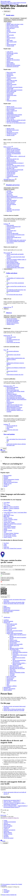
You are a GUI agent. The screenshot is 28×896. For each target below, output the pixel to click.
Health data (6, 317)
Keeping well (23, 18)
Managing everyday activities (16, 648)
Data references (10, 402)
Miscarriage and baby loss (13, 159)
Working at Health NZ (12, 425)
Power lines (15, 653)
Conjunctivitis (10, 58)
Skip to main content (5, 1)
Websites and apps (8, 834)
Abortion (9, 76)
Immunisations (7, 19)
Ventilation (12, 673)
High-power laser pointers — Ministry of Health (19, 663)
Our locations (10, 427)
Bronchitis (9, 55)
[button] (3, 812)
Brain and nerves (11, 28)
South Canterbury (11, 203)
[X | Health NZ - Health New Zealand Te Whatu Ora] (1, 882)
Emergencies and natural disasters (14, 87)
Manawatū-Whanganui (12, 196)
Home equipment (11, 63)
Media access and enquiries (13, 406)
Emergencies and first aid (12, 66)
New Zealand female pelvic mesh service (16, 240)
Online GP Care (7, 307)
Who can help (7, 252)
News (5, 349)
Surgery (8, 61)
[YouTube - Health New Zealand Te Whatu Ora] (1, 878)
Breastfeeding (10, 164)
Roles (8, 428)
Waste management (14, 665)
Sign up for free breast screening (14, 108)
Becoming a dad (10, 168)
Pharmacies (9, 232)
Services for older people (12, 233)
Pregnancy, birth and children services (15, 165)
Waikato (8, 207)
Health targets (7, 335)
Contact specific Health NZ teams (14, 404)
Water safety (12, 669)
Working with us (10, 324)
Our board (9, 338)
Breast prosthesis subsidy (12, 262)
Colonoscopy (10, 73)
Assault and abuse (11, 173)
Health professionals (21, 2)
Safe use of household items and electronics (19, 661)
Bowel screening (10, 109)
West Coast (9, 211)
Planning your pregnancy (12, 148)
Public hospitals (10, 225)
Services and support (8, 838)
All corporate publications (13, 351)
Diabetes (9, 31)
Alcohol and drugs (11, 172)
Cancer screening (11, 81)
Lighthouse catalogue (12, 394)
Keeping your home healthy (16, 644)
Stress (8, 177)
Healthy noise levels (14, 645)
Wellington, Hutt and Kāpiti (13, 209)
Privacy (5, 889)
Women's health (10, 45)
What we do (6, 315)
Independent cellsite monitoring (20, 652)
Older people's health (12, 41)
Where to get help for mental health (15, 169)
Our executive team (11, 337)
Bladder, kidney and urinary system (15, 24)
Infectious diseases (11, 37)
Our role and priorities (12, 318)
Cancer (8, 29)
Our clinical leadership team (13, 339)
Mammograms (10, 75)
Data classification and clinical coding (15, 398)
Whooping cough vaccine (13, 130)
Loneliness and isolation (12, 176)
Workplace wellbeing (12, 100)
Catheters (9, 79)
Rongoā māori (10, 62)
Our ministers (10, 341)
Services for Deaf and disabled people (15, 234)
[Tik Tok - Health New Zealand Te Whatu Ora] (1, 880)
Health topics (7, 11)
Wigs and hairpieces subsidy (13, 263)
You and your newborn (12, 167)
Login (3, 450)
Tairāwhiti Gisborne (11, 204)
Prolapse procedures (11, 77)
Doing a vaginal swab (12, 110)
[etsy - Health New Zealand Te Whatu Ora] (14, 876)
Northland (9, 199)
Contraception (10, 112)
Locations (6, 835)
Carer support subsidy (12, 260)
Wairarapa (9, 208)
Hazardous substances (15, 641)
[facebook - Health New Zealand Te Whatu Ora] (1, 845)
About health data (11, 388)
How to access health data (13, 390)
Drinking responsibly (12, 84)
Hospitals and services (9, 180)
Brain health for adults (12, 80)
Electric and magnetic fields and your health (14, 603)
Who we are (13, 315)
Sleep (8, 99)
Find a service (15, 187)
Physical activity (10, 92)
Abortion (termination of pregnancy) (15, 163)
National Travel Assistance (13, 266)
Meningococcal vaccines (12, 132)
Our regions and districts (12, 321)
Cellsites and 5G (16, 651)
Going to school (13, 640)
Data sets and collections (12, 387)
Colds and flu (10, 51)
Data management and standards (14, 396)
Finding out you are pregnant (13, 149)
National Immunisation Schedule (14, 114)
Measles (8, 57)
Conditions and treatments (10, 821)
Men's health (10, 40)
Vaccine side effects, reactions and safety (16, 120)
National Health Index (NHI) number (15, 267)
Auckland (9, 190)
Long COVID (10, 54)
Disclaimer (6, 836)
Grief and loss (10, 175)
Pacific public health (11, 91)
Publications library (21, 315)
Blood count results (11, 72)
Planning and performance (13, 322)
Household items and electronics (17, 668)
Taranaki (9, 205)
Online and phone (8, 269)
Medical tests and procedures (13, 65)
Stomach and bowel (11, 44)
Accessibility (7, 890)
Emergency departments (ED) (14, 226)
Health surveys (10, 392)
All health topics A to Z (9, 179)
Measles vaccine (10, 106)
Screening (9, 154)
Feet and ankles (10, 35)
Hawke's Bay (10, 195)
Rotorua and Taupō (11, 201)
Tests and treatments (14, 18)
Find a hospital (7, 187)
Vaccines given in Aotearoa (13, 116)
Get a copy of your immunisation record (16, 122)
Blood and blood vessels (12, 25)
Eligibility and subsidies (9, 189)
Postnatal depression (11, 161)
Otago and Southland (12, 200)
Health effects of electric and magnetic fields (14, 602)
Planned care (10, 238)
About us (6, 308)
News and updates (8, 825)
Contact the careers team (12, 429)
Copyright (6, 892)
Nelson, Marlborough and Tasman (15, 197)
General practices (11, 228)
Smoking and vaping (11, 95)
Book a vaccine (10, 118)
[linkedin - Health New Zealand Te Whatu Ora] (1, 849)
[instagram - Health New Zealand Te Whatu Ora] (1, 847)
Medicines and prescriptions (13, 59)
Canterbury (9, 193)
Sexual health (10, 94)
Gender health (10, 88)
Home (5, 606)
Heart (8, 36)
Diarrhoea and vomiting (12, 53)
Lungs (8, 39)
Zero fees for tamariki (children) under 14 (16, 259)
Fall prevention (13, 642)
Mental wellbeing (7, 21)
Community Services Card (13, 265)
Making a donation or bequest (14, 408)
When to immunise (11, 117)
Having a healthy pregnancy (13, 150)
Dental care (9, 83)
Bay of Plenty (10, 192)
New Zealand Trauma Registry (14, 395)
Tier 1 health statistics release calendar (15, 391)
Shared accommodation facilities (17, 672)
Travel (8, 98)
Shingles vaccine (10, 135)
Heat (11, 646)
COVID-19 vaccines (11, 134)
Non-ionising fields (8, 611)
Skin (8, 43)
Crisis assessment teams (12, 171)
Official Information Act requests (14, 407)
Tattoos (8, 96)
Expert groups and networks (13, 342)
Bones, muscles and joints (13, 27)
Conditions (6, 18)
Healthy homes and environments (14, 90)
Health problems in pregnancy (14, 152)
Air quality (12, 675)
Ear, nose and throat (11, 32)
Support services (10, 236)
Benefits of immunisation (12, 121)
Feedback (6, 224)
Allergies (9, 23)
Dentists (8, 229)
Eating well (9, 85)
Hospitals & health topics (7, 2)
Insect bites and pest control (16, 667)
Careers (15, 2)
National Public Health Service (14, 237)
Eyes (8, 33)
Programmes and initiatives (13, 320)
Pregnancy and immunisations (14, 153)
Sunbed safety (13, 671)
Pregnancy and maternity (17, 19)
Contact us (13, 317)
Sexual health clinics (11, 230)
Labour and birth (10, 160)
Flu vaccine (9, 131)
